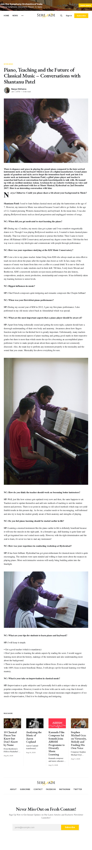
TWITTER (77, 789)
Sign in (69, 15)
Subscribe (81, 16)
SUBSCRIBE (25, 789)
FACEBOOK (51, 789)
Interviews (8, 64)
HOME (6, 15)
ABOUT (13, 789)
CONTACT (38, 789)
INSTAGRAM (64, 789)
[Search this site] (61, 16)
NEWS (15, 15)
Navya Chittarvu (18, 89)
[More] (22, 16)
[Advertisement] (46, 38)
